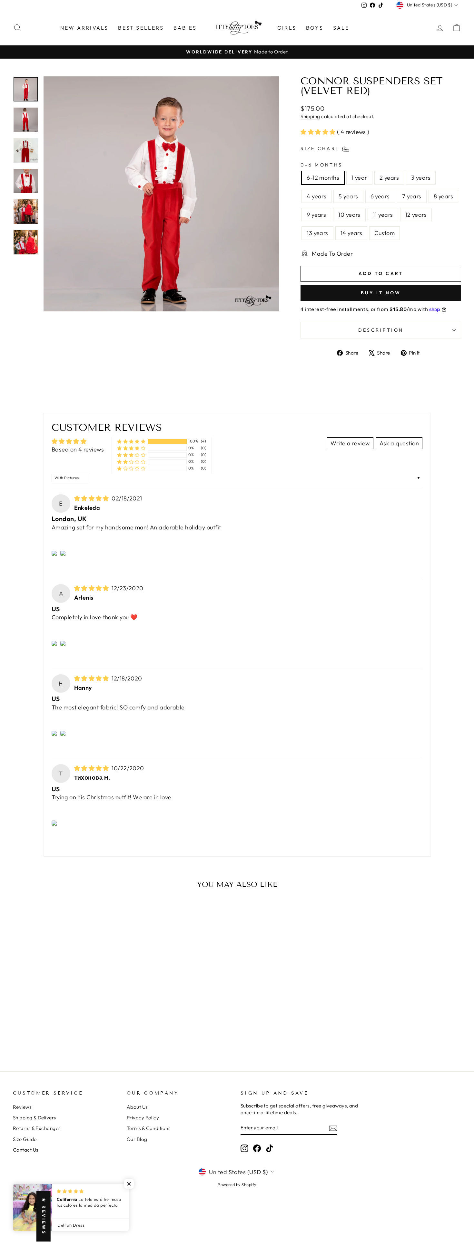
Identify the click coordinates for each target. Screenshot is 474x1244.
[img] (92, 498)
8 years (443, 196)
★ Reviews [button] (44, 1216)
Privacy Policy (143, 1118)
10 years (349, 214)
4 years (316, 196)
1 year (359, 177)
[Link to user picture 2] (63, 553)
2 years (389, 177)
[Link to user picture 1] (55, 553)
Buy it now (381, 293)
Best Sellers (140, 27)
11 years (383, 214)
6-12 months (323, 177)
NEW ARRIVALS (84, 27)
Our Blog (137, 1139)
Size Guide (25, 1139)
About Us (137, 1107)
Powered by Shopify (237, 1184)
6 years (380, 196)
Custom (384, 233)
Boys (314, 27)
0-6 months (321, 165)
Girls (286, 27)
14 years (351, 233)
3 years (420, 177)
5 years (348, 196)
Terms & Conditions (148, 1128)
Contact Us (25, 1150)
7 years (411, 196)
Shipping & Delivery (35, 1118)
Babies (185, 27)
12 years (416, 214)
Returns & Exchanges (37, 1128)
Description (381, 330)
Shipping (310, 116)
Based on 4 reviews (78, 449)
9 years (316, 214)
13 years (317, 233)
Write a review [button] (350, 443)
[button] (319, 132)
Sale (341, 27)
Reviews (22, 1107)
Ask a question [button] (399, 443)
